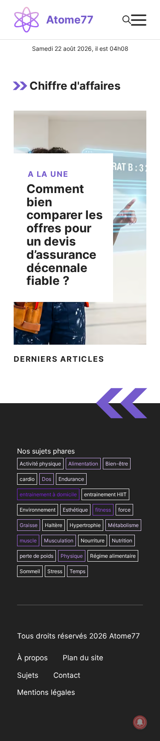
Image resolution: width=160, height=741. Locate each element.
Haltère (53, 525)
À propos (32, 657)
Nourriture (93, 540)
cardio (27, 479)
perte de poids (36, 556)
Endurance (71, 479)
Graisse (29, 525)
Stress (54, 571)
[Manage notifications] (140, 722)
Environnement (37, 510)
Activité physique (40, 463)
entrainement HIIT (105, 494)
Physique (72, 556)
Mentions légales (46, 692)
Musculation (58, 540)
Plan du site (83, 657)
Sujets (27, 675)
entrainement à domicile (48, 494)
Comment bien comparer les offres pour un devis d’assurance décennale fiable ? (64, 235)
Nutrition (122, 540)
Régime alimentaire (113, 556)
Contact (66, 675)
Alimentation (83, 463)
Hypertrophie (85, 525)
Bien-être (116, 463)
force (124, 510)
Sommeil (30, 571)
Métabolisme (123, 525)
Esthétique (75, 510)
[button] (126, 19)
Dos (46, 479)
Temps (77, 571)
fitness (103, 510)
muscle (28, 540)
